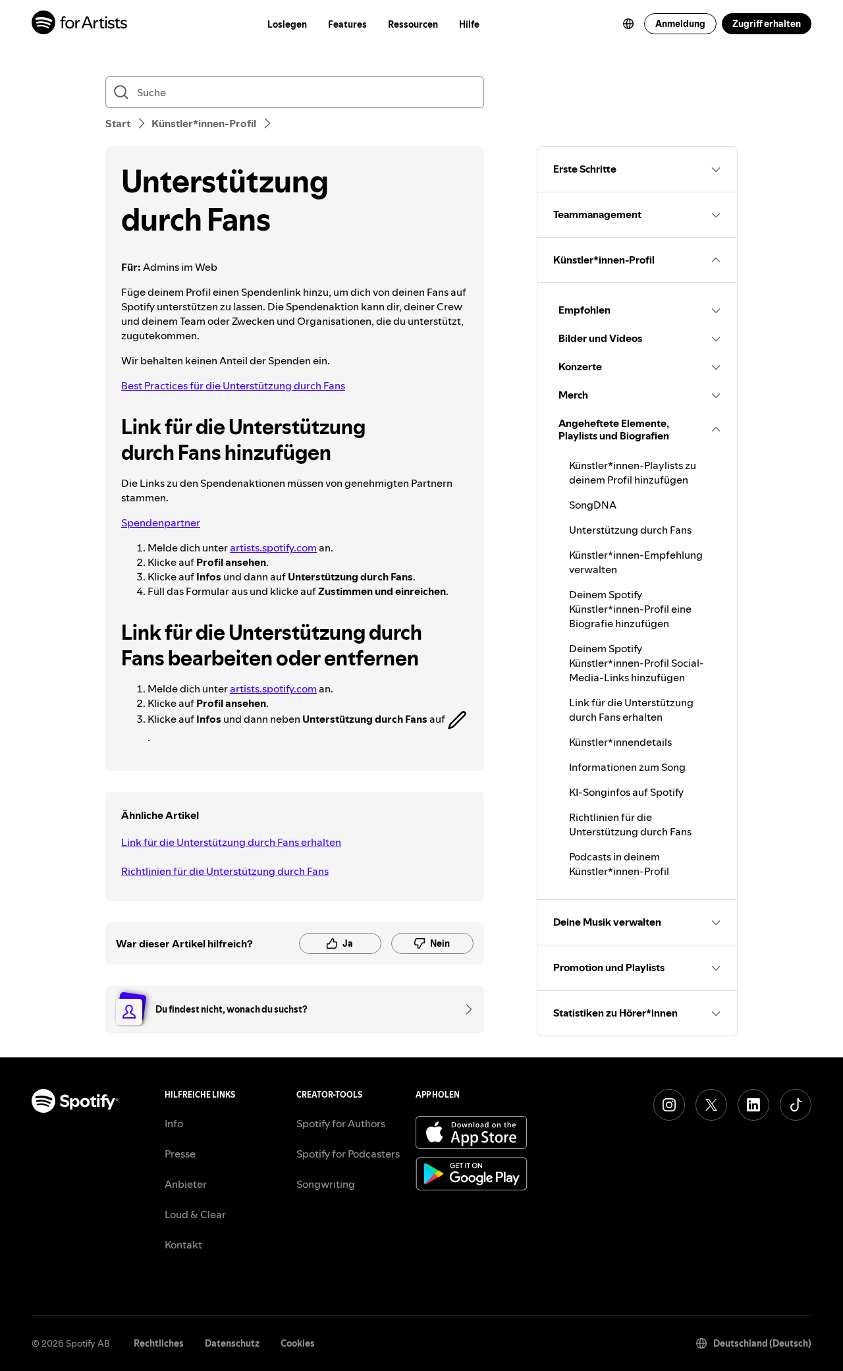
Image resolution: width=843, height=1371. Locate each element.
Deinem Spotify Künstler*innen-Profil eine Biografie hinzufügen (630, 608)
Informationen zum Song (627, 767)
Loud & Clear (195, 1214)
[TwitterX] (711, 1105)
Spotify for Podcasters (348, 1153)
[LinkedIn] (753, 1105)
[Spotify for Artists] (80, 24)
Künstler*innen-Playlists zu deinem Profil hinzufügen (632, 472)
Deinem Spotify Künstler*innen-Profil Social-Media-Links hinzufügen (636, 663)
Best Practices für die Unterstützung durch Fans (233, 385)
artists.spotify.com (273, 547)
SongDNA (592, 504)
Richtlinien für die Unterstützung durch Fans (225, 871)
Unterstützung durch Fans (630, 529)
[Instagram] (669, 1105)
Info (174, 1123)
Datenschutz (232, 1343)
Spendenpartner (160, 522)
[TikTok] (795, 1105)
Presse (180, 1153)
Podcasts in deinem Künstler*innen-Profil (619, 863)
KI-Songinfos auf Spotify (626, 792)
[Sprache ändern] (628, 23)
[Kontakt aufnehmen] (464, 1009)
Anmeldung (680, 23)
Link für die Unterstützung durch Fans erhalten (231, 842)
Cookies (298, 1343)
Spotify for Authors (340, 1123)
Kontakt (183, 1244)
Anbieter (186, 1184)
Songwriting (325, 1184)
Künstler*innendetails (620, 742)
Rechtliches (159, 1343)
